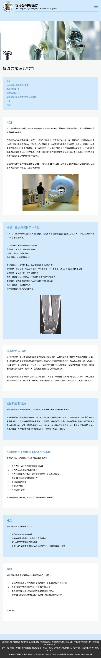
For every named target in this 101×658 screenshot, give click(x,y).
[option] (50, 192)
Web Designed (57, 654)
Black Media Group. (71, 654)
